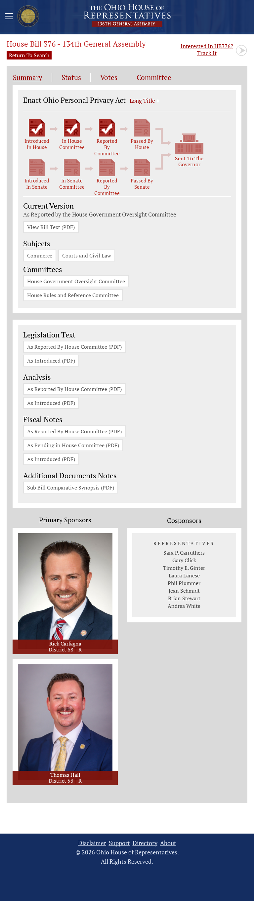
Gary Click (184, 560)
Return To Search (29, 55)
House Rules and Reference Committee (73, 295)
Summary (27, 77)
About (168, 843)
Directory (145, 843)
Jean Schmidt (184, 591)
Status (71, 77)
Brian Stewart (184, 598)
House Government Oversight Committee (76, 281)
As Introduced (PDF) (51, 360)
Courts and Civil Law (86, 255)
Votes (108, 77)
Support (119, 843)
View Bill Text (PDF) (51, 227)
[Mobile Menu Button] (9, 17)
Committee (154, 77)
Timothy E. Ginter (184, 568)
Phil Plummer (184, 583)
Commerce (39, 255)
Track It (207, 49)
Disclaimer (92, 843)
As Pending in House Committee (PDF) (73, 445)
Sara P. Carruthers (184, 553)
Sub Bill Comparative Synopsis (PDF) (70, 487)
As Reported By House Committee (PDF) (74, 346)
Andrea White (184, 606)
